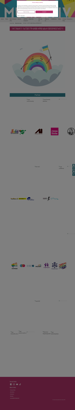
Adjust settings (26, 11)
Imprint (19, 15)
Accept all (44, 11)
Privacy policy (22, 15)
